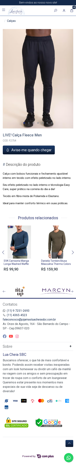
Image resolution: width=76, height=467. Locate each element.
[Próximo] (72, 291)
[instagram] (17, 336)
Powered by (29, 456)
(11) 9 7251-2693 (18, 310)
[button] (64, 10)
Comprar (19, 275)
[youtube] (11, 336)
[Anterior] (4, 291)
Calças (11, 21)
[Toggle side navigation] (4, 10)
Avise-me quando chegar (31, 150)
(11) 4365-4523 (17, 315)
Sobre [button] (7, 346)
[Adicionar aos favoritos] (8, 229)
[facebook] (5, 336)
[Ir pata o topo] (69, 443)
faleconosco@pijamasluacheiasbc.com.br (29, 319)
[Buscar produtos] (55, 10)
